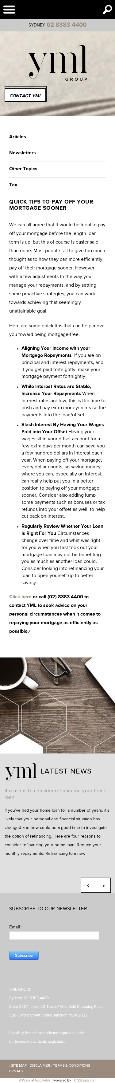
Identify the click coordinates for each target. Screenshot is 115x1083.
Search (107, 9)
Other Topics (23, 169)
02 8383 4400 (66, 25)
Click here (20, 597)
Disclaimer (40, 1066)
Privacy (16, 1071)
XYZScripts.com (85, 1080)
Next (103, 885)
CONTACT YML (25, 96)
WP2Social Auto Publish (35, 1080)
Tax (13, 185)
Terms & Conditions (71, 1066)
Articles (17, 137)
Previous (88, 885)
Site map (18, 1066)
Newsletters (22, 153)
